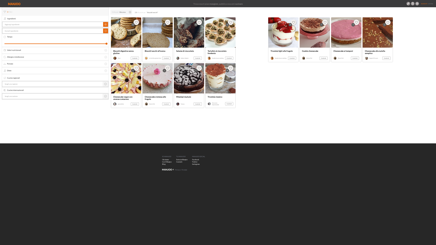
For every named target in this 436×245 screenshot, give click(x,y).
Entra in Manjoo (182, 159)
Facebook (195, 159)
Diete (9, 71)
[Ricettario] (413, 3)
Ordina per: (115, 12)
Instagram (196, 164)
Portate (10, 64)
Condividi (134, 58)
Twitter (194, 162)
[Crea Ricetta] (408, 3)
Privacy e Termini (181, 170)
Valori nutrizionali (14, 50)
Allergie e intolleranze (15, 57)
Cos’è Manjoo (167, 162)
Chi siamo (165, 159)
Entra (430, 4)
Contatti (179, 162)
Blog (164, 164)
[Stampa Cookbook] (417, 3)
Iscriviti (424, 4)
